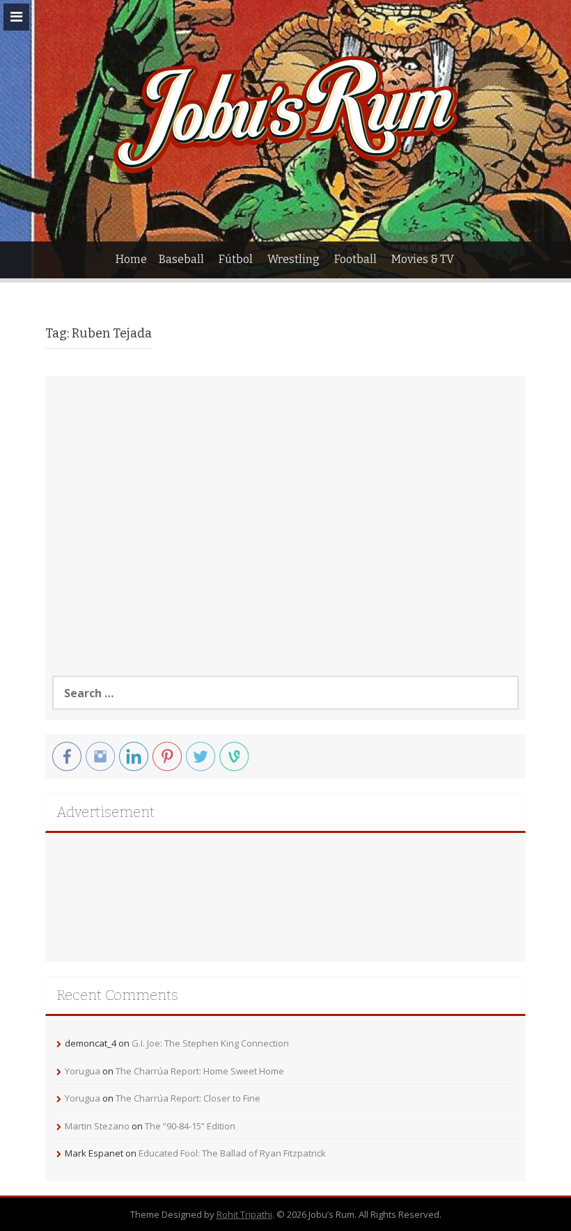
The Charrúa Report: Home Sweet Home (200, 1071)
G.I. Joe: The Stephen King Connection (210, 1043)
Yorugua (82, 1071)
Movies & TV (422, 259)
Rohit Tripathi (244, 1214)
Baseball (181, 259)
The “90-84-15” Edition (190, 1126)
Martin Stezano (97, 1126)
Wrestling (293, 259)
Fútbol (236, 259)
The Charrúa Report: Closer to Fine (188, 1098)
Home (131, 259)
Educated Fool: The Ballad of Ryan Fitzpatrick (232, 1153)
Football (355, 259)
